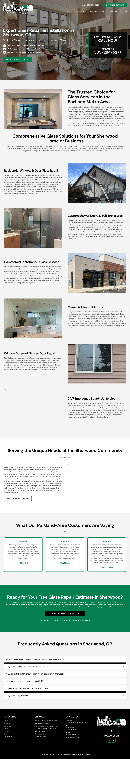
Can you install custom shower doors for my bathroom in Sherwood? (35, 674)
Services (78, 11)
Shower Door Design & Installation (45, 728)
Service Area (92, 11)
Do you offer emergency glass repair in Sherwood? (27, 667)
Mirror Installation (40, 731)
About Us (113, 11)
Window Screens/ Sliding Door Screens (46, 726)
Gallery (103, 11)
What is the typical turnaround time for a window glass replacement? (35, 659)
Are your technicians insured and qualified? (24, 681)
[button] (65, 659)
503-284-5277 (107, 52)
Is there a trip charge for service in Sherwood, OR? (27, 688)
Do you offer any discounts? (18, 696)
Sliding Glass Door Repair (42, 723)
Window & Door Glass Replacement (46, 720)
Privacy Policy (8, 736)
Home (69, 11)
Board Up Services (40, 736)
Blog (5, 734)
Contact (123, 11)
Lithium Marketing (85, 754)
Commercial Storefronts (42, 734)
